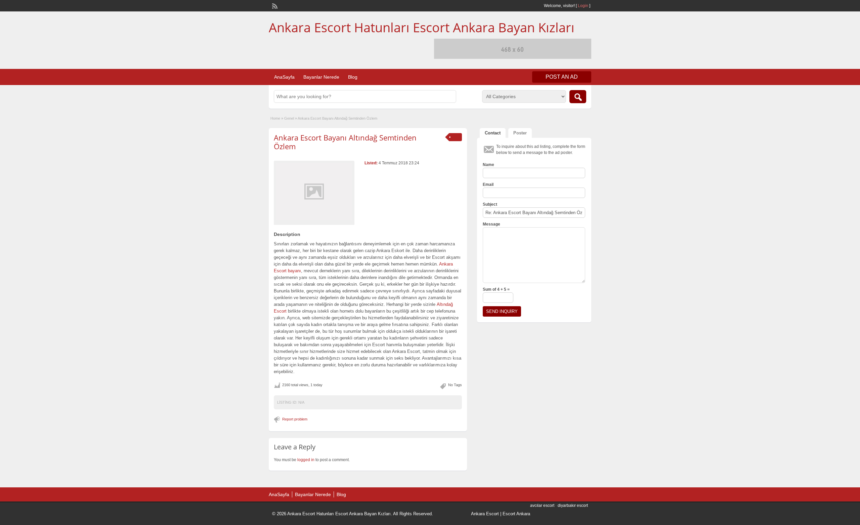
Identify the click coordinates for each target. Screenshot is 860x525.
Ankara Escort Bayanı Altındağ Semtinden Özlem (345, 141)
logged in (305, 459)
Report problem (294, 419)
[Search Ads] (577, 96)
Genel (289, 118)
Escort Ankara (516, 513)
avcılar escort (542, 505)
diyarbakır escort (573, 505)
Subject (490, 204)
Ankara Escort (485, 513)
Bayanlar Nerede (321, 77)
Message (491, 224)
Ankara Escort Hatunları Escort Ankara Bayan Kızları (421, 27)
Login (583, 5)
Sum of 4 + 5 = (496, 289)
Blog (352, 77)
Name (488, 164)
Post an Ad (562, 77)
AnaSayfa (284, 77)
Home (275, 118)
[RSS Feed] (274, 5)
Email (488, 184)
